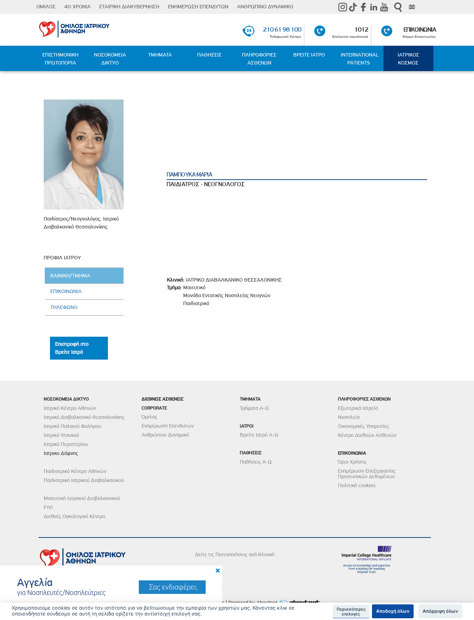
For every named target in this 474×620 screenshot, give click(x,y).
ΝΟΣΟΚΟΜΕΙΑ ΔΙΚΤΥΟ (110, 59)
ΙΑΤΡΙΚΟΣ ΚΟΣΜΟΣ (408, 59)
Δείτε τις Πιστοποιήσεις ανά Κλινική (234, 554)
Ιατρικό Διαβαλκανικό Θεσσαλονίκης (84, 417)
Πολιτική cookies (356, 485)
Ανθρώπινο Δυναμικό (165, 435)
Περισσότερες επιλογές (351, 612)
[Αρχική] (102, 27)
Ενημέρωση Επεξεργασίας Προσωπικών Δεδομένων (367, 474)
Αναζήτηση (398, 7)
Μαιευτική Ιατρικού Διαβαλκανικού (82, 498)
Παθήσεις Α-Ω (256, 462)
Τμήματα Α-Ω (254, 408)
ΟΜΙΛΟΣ (46, 6)
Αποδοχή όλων (392, 611)
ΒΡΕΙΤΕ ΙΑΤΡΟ (309, 55)
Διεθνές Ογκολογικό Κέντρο (74, 516)
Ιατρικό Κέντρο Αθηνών (70, 408)
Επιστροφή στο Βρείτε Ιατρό (71, 348)
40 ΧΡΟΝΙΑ (77, 6)
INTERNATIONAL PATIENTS (360, 59)
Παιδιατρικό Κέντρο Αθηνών (75, 471)
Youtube (384, 7)
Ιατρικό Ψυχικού (61, 435)
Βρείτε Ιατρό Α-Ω (259, 435)
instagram (342, 7)
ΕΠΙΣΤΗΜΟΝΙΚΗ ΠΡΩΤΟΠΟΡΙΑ (60, 59)
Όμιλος (149, 417)
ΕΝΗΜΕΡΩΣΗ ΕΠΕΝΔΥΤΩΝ (198, 6)
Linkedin (374, 7)
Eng (412, 7)
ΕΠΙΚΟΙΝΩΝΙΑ (420, 29)
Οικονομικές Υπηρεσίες (363, 426)
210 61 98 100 (282, 29)
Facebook (363, 7)
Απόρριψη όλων (440, 611)
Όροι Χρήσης (352, 462)
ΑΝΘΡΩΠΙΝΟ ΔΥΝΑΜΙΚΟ (265, 6)
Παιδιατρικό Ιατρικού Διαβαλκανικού (84, 480)
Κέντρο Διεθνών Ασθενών (367, 435)
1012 (361, 29)
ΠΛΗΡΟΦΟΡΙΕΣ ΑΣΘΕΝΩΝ (259, 59)
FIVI (48, 507)
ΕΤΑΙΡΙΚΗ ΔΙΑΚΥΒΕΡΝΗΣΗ (129, 6)
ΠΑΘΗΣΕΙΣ (209, 55)
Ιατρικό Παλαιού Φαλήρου (72, 426)
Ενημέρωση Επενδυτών (168, 426)
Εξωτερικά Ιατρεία (358, 408)
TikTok (353, 7)
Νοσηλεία (348, 417)
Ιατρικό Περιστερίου (66, 444)
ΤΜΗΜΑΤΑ (160, 55)
